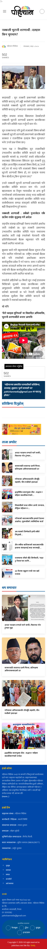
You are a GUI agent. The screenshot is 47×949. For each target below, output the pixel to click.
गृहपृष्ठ (8, 865)
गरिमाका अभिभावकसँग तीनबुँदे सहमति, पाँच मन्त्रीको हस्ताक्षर (22, 712)
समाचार (8, 870)
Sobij (33, 945)
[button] (5, 11)
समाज (8, 874)
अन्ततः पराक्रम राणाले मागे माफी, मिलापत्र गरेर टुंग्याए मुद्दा (23, 626)
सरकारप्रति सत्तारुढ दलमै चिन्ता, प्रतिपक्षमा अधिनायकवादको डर (21, 669)
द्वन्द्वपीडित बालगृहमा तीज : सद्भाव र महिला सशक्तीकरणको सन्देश (21, 754)
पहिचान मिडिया (12, 46)
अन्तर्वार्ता (8, 879)
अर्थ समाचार (9, 883)
